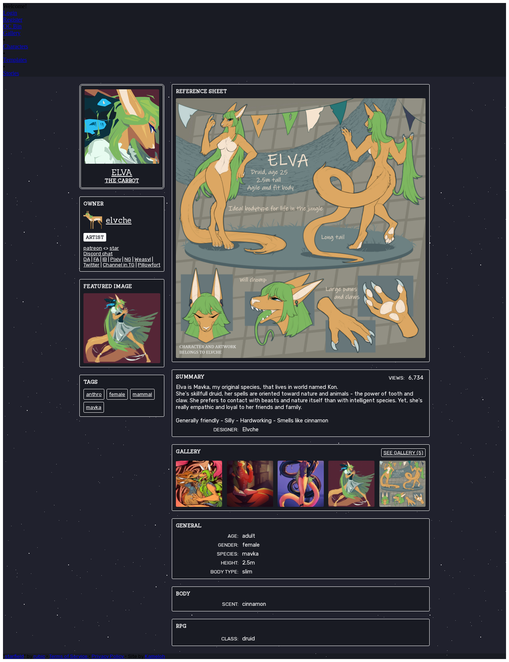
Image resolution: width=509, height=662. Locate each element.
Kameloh (155, 656)
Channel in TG (119, 265)
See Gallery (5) (403, 452)
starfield (14, 656)
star (114, 248)
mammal (142, 394)
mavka (93, 407)
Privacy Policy (108, 656)
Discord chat (98, 253)
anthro (94, 394)
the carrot (122, 181)
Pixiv (115, 259)
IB (104, 259)
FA (96, 259)
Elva (121, 172)
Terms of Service (69, 656)
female (117, 394)
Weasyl (143, 259)
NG (127, 259)
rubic (39, 656)
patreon (92, 248)
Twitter (91, 265)
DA (86, 259)
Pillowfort (149, 265)
